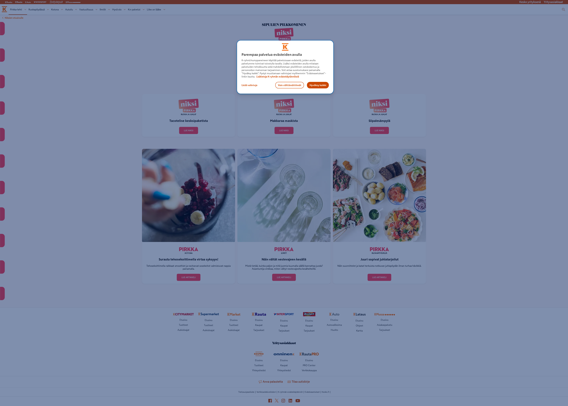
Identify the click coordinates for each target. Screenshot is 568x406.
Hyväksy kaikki (318, 85)
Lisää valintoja (249, 85)
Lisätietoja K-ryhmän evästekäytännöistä (277, 76)
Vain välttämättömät (289, 85)
